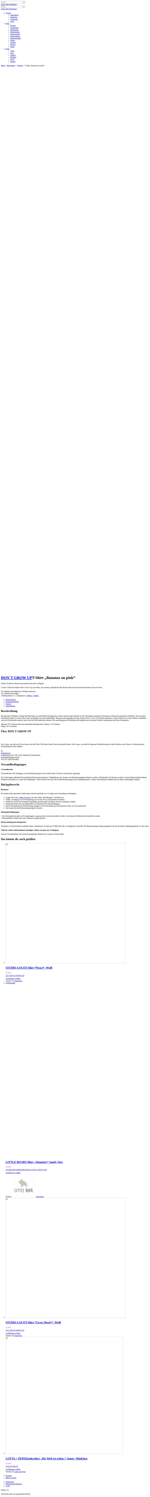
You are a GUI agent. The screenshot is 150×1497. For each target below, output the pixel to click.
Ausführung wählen (13, 979)
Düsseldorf (14, 15)
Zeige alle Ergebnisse (9, 4)
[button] (18, 691)
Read (7, 49)
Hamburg (13, 17)
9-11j (16, 1466)
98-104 (25, 1170)
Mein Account (25, 797)
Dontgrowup (5, 753)
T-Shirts (20, 66)
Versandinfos (10, 706)
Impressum (10, 1482)
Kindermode (15, 32)
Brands (13, 26)
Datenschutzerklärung (14, 1484)
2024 (12, 21)
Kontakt (9, 1476)
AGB (8, 1486)
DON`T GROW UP (16, 678)
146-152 (21, 976)
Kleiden (13, 57)
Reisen (12, 62)
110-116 (31, 1170)
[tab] (77, 700)
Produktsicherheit (12, 702)
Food (12, 47)
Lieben (12, 55)
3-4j (7, 1466)
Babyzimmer (15, 36)
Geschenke (14, 28)
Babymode (14, 30)
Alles (12, 51)
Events (8, 13)
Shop (7, 24)
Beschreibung (11, 700)
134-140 (15, 976)
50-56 (8, 1170)
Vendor (8, 704)
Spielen (13, 43)
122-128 (9, 976)
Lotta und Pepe (20, 1472)
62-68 (12, 1170)
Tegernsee (14, 19)
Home (12, 40)
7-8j (12, 1466)
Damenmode (15, 34)
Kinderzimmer (15, 38)
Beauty (13, 45)
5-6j (10, 1466)
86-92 (21, 1170)
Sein (12, 53)
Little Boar (40, 1197)
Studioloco (18, 981)
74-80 (16, 1170)
